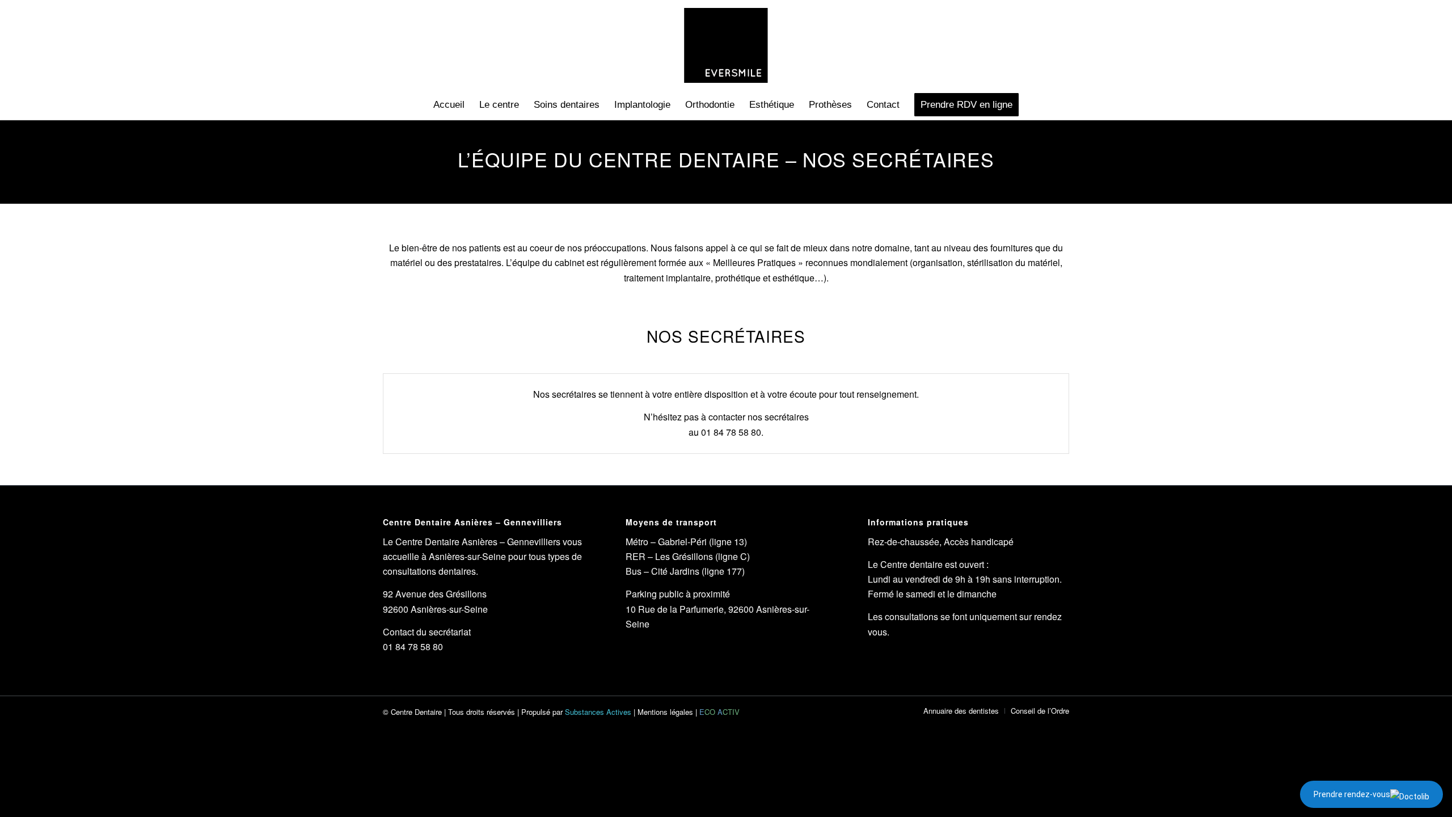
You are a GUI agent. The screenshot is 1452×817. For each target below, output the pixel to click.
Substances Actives (598, 711)
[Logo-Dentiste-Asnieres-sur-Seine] (725, 45)
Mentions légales (665, 711)
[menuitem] (449, 105)
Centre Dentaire (416, 711)
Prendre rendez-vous (1352, 794)
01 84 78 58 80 (731, 432)
